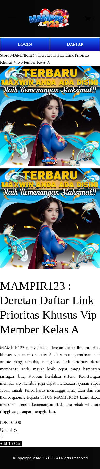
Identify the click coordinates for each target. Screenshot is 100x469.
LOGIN (25, 44)
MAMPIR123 (12, 348)
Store (4, 55)
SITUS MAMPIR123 (59, 397)
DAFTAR (75, 44)
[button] (11, 443)
